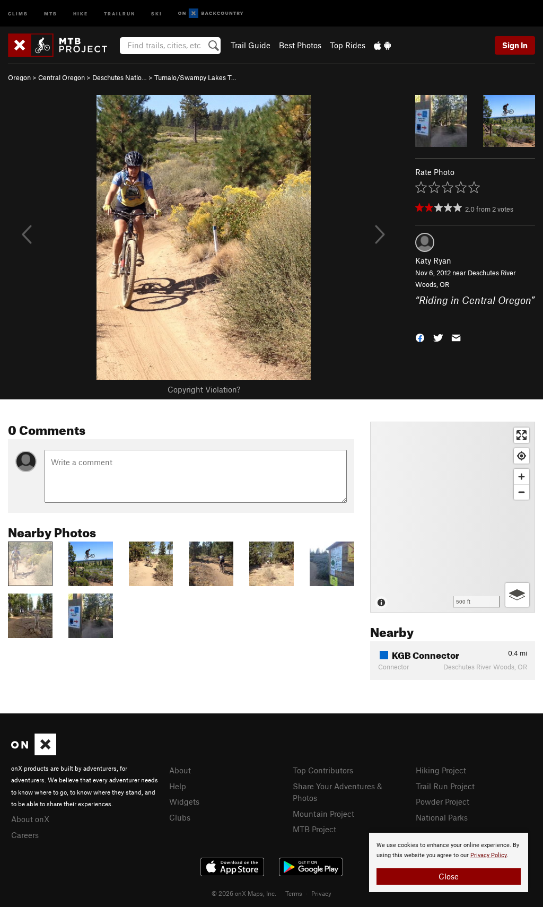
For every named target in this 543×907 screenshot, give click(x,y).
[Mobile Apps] (382, 45)
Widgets (184, 801)
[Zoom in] (521, 476)
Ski (156, 13)
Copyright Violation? (204, 389)
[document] (448, 862)
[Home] (63, 45)
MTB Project (314, 829)
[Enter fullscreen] (521, 435)
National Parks (442, 817)
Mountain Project (323, 813)
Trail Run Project (445, 786)
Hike (80, 13)
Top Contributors (323, 770)
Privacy (321, 893)
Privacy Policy (488, 855)
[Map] (453, 517)
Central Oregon (61, 77)
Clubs (179, 817)
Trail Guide (250, 45)
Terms (293, 893)
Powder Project (442, 801)
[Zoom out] (521, 492)
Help (177, 786)
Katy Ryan (433, 260)
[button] (420, 336)
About (180, 770)
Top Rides (347, 45)
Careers (25, 835)
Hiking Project (441, 770)
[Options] (517, 595)
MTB (50, 13)
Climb (18, 13)
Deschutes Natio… (119, 77)
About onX (30, 819)
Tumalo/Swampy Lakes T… (195, 77)
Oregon (19, 77)
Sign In (515, 45)
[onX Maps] (33, 752)
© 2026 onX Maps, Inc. (244, 893)
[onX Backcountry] (210, 13)
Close (449, 876)
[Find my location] (521, 456)
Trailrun (119, 13)
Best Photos (300, 45)
